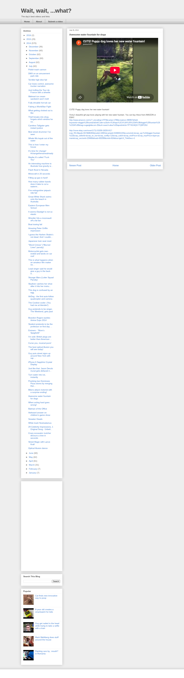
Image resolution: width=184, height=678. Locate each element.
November (34, 50)
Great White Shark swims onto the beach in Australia (39, 199)
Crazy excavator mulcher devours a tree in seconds (39, 435)
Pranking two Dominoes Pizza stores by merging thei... (40, 383)
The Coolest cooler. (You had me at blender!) (39, 304)
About (39, 21)
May (31, 457)
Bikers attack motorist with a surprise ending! (40, 391)
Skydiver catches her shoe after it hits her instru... (40, 285)
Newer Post (75, 165)
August (32, 62)
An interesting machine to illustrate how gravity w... (40, 164)
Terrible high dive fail (37, 80)
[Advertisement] (115, 152)
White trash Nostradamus (39, 423)
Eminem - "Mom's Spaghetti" (36, 331)
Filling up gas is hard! (38, 178)
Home (27, 21)
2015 (29, 39)
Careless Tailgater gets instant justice (38, 126)
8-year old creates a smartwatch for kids (44, 610)
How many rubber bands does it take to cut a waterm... (39, 184)
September (34, 58)
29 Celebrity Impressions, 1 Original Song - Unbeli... (40, 428)
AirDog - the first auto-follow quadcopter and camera (41, 297)
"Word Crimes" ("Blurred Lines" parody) (39, 246)
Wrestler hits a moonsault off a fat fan (39, 219)
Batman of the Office (37, 409)
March (32, 465)
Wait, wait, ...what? (46, 10)
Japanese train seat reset (39, 241)
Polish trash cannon (37, 69)
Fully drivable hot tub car (39, 103)
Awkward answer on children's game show (39, 413)
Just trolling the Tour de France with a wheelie (39, 91)
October (33, 54)
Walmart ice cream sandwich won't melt (38, 97)
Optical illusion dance (38, 448)
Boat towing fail (35, 224)
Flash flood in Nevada (38, 170)
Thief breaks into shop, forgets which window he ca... (40, 119)
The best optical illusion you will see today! (40, 348)
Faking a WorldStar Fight (39, 106)
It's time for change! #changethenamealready (40, 152)
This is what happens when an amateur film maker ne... (40, 262)
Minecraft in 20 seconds (39, 174)
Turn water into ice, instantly (37, 376)
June (31, 453)
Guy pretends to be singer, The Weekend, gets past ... (40, 311)
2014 (29, 43)
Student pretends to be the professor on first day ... (40, 325)
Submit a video (55, 21)
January (33, 473)
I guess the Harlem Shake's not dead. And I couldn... (40, 235)
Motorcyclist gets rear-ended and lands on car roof (40, 253)
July (31, 66)
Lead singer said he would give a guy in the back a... (40, 271)
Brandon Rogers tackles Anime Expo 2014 (39, 319)
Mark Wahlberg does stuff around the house (47, 638)
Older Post (155, 165)
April (31, 461)
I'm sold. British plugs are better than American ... (40, 338)
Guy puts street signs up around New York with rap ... (39, 355)
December (34, 46)
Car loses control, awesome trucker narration (41, 85)
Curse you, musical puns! (39, 343)
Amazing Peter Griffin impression (38, 229)
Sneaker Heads (35, 419)
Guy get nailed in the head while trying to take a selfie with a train (47, 625)
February (33, 469)
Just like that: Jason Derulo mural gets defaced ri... (40, 369)
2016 (29, 35)
